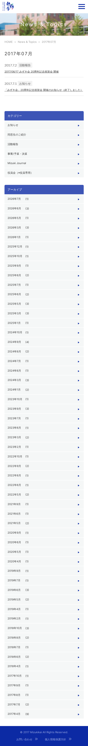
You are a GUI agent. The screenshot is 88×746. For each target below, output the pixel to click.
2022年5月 (14, 494)
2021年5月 (14, 523)
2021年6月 (14, 513)
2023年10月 (15, 399)
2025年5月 (14, 303)
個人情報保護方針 (55, 739)
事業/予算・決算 (17, 153)
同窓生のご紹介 (17, 134)
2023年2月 (14, 446)
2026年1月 (14, 237)
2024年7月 (14, 361)
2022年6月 (14, 485)
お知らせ (13, 125)
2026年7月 (14, 198)
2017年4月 (14, 713)
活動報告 (13, 144)
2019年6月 (14, 590)
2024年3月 (14, 380)
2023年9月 (14, 408)
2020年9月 (14, 532)
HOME (9, 41)
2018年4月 (14, 666)
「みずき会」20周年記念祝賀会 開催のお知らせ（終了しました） (44, 90)
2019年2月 (14, 618)
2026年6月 (14, 208)
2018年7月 (14, 647)
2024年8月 (14, 351)
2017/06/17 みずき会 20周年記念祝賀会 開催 (32, 71)
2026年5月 (14, 218)
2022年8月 (14, 475)
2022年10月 (15, 456)
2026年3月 (14, 227)
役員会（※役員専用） (20, 172)
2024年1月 (14, 389)
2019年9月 (14, 570)
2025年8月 (14, 275)
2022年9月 (14, 466)
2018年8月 (14, 637)
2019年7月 (14, 580)
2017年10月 (15, 675)
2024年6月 (14, 370)
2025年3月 (14, 313)
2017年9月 (14, 685)
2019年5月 (14, 599)
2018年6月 (14, 656)
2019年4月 (14, 609)
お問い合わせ (24, 739)
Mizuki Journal (17, 163)
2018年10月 (15, 628)
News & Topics (27, 41)
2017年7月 (14, 704)
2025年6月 (14, 294)
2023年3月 (14, 437)
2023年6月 (14, 427)
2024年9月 (14, 341)
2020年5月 (14, 551)
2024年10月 (15, 332)
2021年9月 (14, 504)
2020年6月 (14, 542)
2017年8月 (14, 694)
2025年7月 (14, 284)
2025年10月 (15, 256)
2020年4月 (14, 561)
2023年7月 (14, 418)
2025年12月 (15, 246)
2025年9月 (14, 265)
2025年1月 (14, 322)
